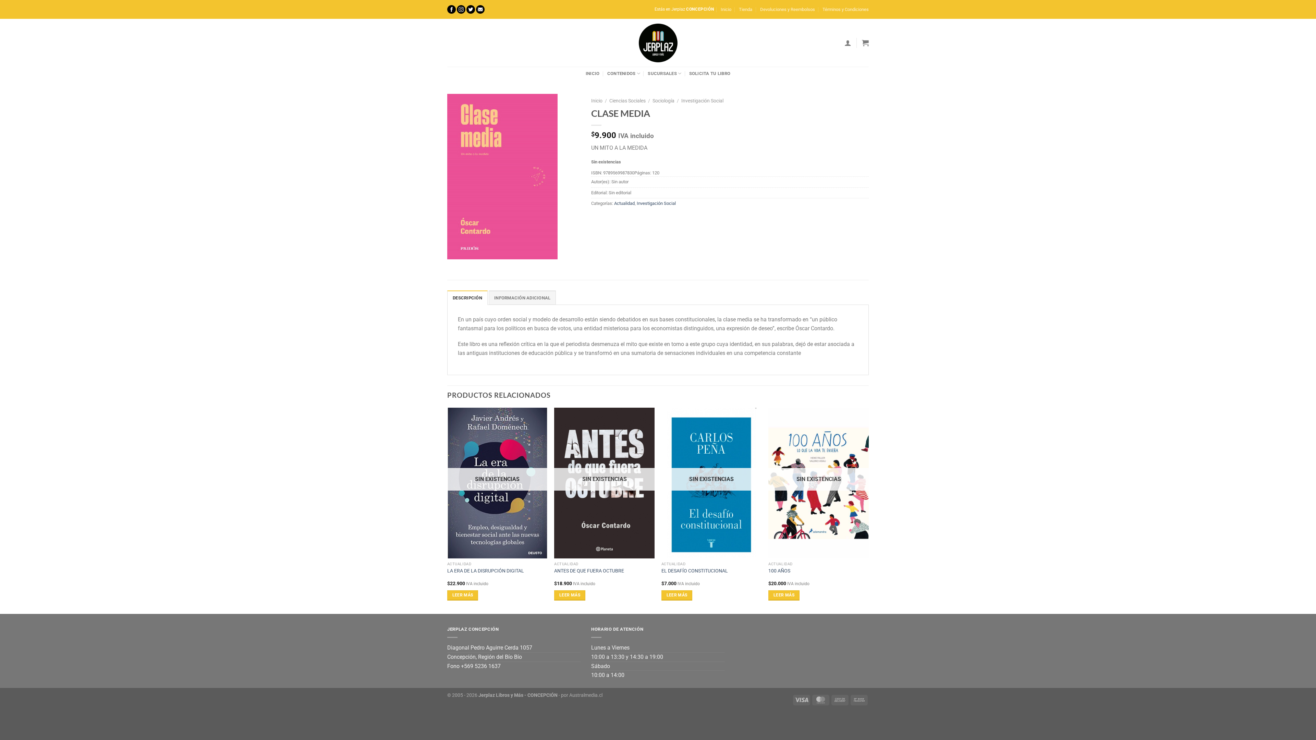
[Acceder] (847, 42)
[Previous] (447, 510)
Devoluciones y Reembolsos (787, 9)
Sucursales (662, 73)
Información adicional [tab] (522, 297)
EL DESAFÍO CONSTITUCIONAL (694, 571)
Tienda (745, 9)
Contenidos (621, 73)
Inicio (726, 9)
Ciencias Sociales (627, 100)
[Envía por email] (622, 219)
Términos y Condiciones (845, 9)
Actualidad (624, 203)
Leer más (462, 595)
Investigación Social (702, 100)
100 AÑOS (779, 571)
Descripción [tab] (467, 297)
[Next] (868, 510)
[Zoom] (456, 251)
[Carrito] (865, 42)
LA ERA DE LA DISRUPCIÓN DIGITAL (485, 571)
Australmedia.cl (585, 695)
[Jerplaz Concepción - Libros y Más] (658, 43)
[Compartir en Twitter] (610, 219)
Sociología (663, 100)
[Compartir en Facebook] (597, 219)
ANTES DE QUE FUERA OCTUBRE (589, 571)
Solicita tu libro (709, 73)
